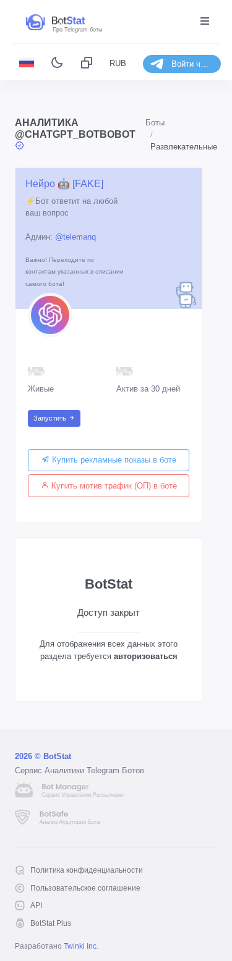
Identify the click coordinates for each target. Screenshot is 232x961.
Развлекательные (183, 146)
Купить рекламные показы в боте (112, 459)
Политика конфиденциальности (86, 870)
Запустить (50, 418)
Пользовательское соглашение (85, 888)
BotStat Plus (50, 923)
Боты (155, 122)
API (36, 905)
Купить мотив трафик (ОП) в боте (113, 485)
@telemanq (75, 236)
